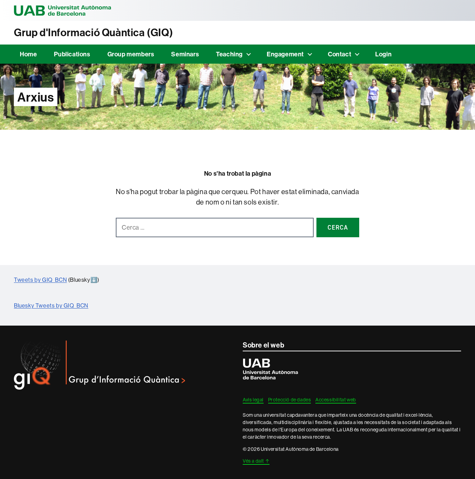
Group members (130, 54)
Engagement (285, 54)
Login (383, 54)
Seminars (185, 54)
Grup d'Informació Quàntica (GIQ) (93, 32)
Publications (72, 54)
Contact (339, 54)
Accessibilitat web (335, 400)
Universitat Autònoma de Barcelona (62, 10)
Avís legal (253, 400)
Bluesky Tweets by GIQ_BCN (51, 305)
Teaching (229, 54)
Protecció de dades (289, 400)
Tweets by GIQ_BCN (40, 279)
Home (28, 54)
